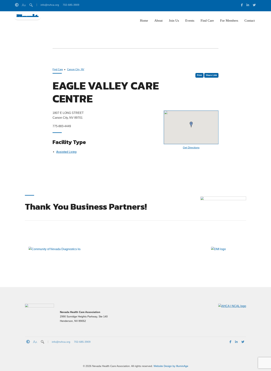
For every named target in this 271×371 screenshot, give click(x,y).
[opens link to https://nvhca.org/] (27, 15)
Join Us (174, 20)
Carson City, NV (75, 69)
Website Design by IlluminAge (171, 366)
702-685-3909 (71, 4)
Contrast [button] (17, 5)
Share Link (211, 75)
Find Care (207, 20)
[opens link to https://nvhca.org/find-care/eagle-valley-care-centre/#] (232, 306)
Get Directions (191, 147)
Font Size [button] (24, 5)
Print (199, 75)
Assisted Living (66, 152)
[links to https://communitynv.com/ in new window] (54, 261)
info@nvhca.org (50, 4)
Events (189, 20)
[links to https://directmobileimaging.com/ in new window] (218, 261)
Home (144, 20)
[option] (53, 249)
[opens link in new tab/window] (242, 5)
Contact (249, 20)
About (158, 20)
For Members (229, 20)
